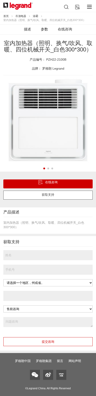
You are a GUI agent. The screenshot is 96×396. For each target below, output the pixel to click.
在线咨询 (65, 29)
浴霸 (35, 16)
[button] (44, 168)
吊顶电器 (20, 16)
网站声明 (75, 361)
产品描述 (11, 212)
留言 (60, 361)
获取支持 (48, 194)
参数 (44, 29)
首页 (6, 16)
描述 (27, 29)
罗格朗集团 (44, 361)
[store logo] (18, 6)
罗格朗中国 (23, 361)
